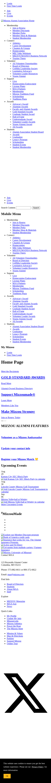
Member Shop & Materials (24, 35)
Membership (18, 91)
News (9, 606)
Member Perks (19, 33)
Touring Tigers (19, 58)
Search (36, 208)
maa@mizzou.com (16, 574)
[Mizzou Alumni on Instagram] (22, 738)
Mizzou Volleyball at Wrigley (14, 499)
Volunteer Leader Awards (23, 122)
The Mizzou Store (15, 628)
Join (8, 11)
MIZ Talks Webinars (21, 53)
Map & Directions (15, 636)
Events (10, 16)
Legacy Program (19, 139)
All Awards (17, 127)
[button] (22, 171)
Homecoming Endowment (24, 84)
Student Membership (21, 38)
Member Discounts (20, 30)
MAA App (11, 604)
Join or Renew (19, 28)
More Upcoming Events (12, 504)
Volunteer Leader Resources (25, 73)
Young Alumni (19, 76)
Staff (9, 591)
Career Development (21, 46)
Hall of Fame (18, 117)
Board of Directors (20, 66)
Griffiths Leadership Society (25, 68)
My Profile (11, 616)
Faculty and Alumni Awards (25, 109)
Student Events (19, 144)
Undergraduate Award (22, 119)
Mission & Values (15, 633)
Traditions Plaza (19, 99)
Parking (10, 638)
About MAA (12, 589)
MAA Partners (19, 89)
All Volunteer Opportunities (24, 63)
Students (10, 586)
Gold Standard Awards (22, 111)
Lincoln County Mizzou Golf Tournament (20, 486)
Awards (15, 134)
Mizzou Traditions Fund (23, 94)
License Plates (18, 86)
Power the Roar (14, 626)
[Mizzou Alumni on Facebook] (22, 667)
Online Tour (12, 643)
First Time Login (14, 6)
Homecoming (18, 51)
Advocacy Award (20, 104)
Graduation (17, 137)
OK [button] (7, 776)
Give (9, 13)
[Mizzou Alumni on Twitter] (25, 716)
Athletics (16, 43)
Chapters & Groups (21, 48)
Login (9, 3)
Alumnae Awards (20, 106)
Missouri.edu (12, 621)
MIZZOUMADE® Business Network (29, 56)
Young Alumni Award (22, 124)
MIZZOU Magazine (16, 601)
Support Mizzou (14, 641)
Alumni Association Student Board (28, 132)
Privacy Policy (37, 767)
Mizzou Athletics (14, 623)
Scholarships (18, 96)
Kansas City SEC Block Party (14, 476)
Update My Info (14, 618)
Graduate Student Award (23, 114)
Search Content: (8, 207)
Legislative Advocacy (22, 71)
